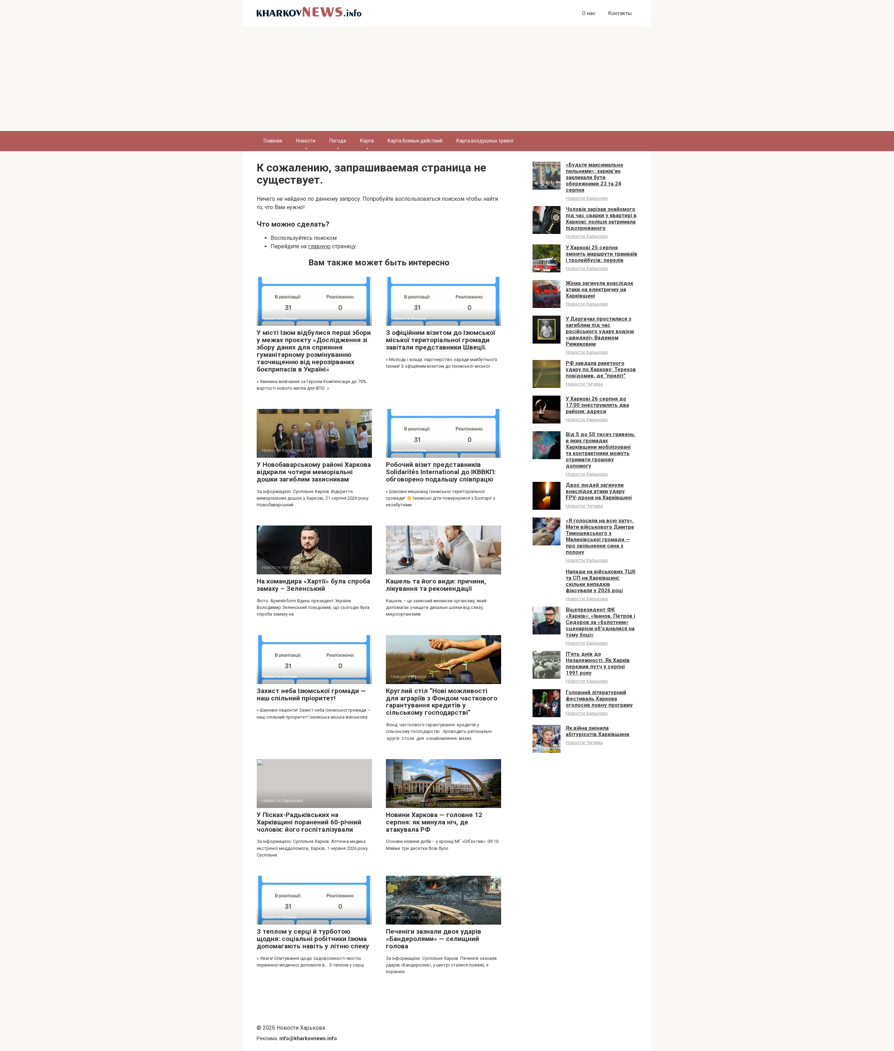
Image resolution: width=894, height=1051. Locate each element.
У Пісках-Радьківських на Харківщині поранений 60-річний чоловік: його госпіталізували (309, 822)
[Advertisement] (447, 78)
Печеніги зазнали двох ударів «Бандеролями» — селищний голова (433, 938)
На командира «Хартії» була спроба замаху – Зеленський (313, 585)
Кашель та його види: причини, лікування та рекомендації (436, 585)
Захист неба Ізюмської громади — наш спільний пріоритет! (311, 694)
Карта (367, 141)
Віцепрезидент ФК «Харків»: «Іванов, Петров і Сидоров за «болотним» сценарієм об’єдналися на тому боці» (600, 622)
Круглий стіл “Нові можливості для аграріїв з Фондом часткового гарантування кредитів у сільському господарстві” (441, 702)
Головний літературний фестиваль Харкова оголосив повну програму (599, 698)
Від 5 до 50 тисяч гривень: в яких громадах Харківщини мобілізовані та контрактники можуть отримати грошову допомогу (601, 450)
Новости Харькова (587, 198)
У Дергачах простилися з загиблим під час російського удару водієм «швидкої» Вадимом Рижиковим (600, 331)
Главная (273, 141)
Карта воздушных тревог (485, 141)
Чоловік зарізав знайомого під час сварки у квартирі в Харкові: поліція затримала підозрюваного (601, 218)
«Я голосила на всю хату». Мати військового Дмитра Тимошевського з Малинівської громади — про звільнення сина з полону (600, 536)
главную (319, 246)
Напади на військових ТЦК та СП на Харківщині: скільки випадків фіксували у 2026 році (601, 581)
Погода (337, 141)
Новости (305, 141)
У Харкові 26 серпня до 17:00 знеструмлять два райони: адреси (597, 405)
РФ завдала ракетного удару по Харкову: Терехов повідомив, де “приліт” (601, 369)
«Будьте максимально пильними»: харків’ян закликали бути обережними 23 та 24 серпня (594, 177)
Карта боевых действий (415, 141)
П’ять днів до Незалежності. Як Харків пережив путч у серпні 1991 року (598, 663)
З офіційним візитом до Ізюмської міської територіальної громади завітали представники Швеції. (440, 340)
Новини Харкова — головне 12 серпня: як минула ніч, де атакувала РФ (434, 822)
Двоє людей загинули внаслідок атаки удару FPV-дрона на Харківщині (599, 491)
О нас (588, 13)
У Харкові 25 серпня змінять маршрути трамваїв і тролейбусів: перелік (601, 253)
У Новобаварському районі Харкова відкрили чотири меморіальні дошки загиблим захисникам (314, 472)
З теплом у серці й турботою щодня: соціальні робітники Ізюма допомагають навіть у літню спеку (313, 938)
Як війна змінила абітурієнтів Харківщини (597, 731)
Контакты (620, 13)
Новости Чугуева (584, 384)
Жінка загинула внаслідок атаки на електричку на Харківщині (599, 289)
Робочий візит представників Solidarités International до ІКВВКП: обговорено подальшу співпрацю (441, 472)
